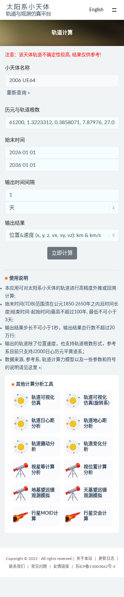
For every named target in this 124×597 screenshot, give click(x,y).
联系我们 (17, 567)
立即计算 (62, 253)
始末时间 (15, 140)
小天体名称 (17, 68)
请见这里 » (30, 367)
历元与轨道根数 (22, 110)
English (96, 10)
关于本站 (84, 559)
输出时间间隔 (20, 182)
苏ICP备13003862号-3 (95, 567)
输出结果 (15, 223)
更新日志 (106, 559)
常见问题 (39, 567)
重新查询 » (18, 92)
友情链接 (61, 567)
